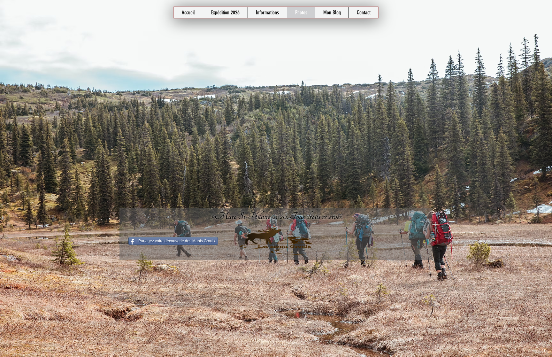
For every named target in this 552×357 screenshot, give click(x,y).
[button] (267, 12)
